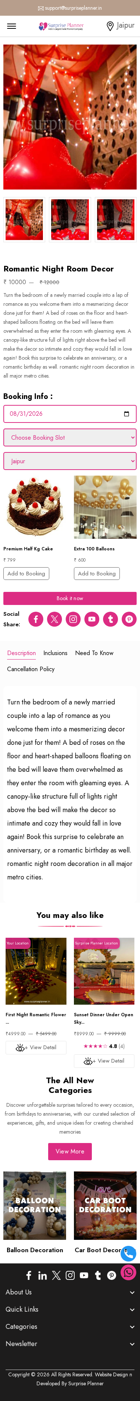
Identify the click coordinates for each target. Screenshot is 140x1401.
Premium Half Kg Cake (28, 549)
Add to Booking (26, 573)
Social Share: (11, 619)
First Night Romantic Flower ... (36, 1018)
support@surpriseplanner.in (73, 8)
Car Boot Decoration (105, 1249)
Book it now (70, 598)
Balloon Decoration (35, 1249)
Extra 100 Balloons (94, 549)
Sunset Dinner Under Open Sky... (103, 1018)
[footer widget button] (70, 1292)
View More (70, 1151)
